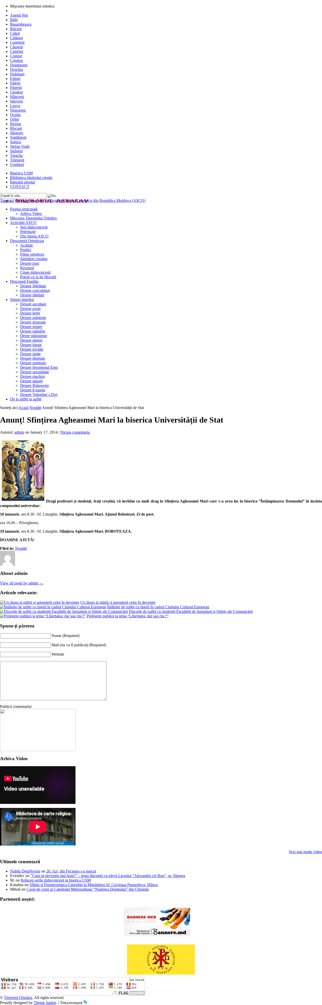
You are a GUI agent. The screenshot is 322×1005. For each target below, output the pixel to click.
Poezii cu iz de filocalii (38, 277)
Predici (25, 250)
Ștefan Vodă (19, 146)
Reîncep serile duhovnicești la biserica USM (56, 880)
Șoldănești (18, 137)
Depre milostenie (33, 336)
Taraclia (16, 155)
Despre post (29, 263)
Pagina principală (23, 209)
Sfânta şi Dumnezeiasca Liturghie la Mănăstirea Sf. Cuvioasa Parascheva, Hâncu (93, 885)
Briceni (16, 29)
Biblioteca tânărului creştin (31, 177)
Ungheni (17, 164)
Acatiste (26, 245)
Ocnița (15, 115)
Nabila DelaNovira (25, 871)
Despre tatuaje (31, 381)
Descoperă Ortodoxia (27, 241)
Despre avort (30, 308)
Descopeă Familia (24, 281)
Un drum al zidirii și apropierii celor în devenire (117, 602)
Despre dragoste (33, 322)
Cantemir (17, 42)
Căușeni (16, 47)
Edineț (15, 78)
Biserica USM (21, 173)
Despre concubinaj (35, 290)
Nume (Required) (65, 635)
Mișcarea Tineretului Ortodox (33, 218)
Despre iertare (31, 327)
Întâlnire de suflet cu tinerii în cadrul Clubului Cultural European (158, 607)
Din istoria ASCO (34, 236)
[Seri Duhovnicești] (37, 750)
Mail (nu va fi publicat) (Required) (79, 645)
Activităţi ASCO (23, 222)
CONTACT (19, 187)
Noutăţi (35, 407)
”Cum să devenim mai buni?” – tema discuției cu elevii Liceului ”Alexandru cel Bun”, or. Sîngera (107, 876)
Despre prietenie (33, 317)
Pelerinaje (28, 232)
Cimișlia (16, 51)
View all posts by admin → (21, 583)
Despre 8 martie (32, 390)
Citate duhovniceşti (35, 272)
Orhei (14, 119)
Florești (16, 87)
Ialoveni (16, 101)
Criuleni (16, 60)
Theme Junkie (45, 1002)
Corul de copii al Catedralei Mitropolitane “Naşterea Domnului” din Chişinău (87, 889)
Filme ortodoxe (32, 254)
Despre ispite (30, 354)
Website (58, 654)
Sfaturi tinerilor (22, 299)
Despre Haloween (34, 385)
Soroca (15, 142)
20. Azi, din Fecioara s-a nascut (71, 871)
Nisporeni (18, 110)
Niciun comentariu (75, 432)
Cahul (15, 33)
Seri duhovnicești (34, 227)
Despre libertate (32, 358)
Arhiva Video (31, 213)
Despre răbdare (32, 295)
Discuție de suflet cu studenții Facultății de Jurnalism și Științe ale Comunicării (191, 611)
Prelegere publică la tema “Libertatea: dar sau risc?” (128, 616)
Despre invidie (31, 349)
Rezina (15, 124)
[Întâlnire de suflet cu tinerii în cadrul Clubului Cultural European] (53, 607)
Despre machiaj (32, 376)
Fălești (15, 83)
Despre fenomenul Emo (39, 367)
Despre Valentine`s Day (39, 394)
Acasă (23, 407)
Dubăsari (17, 74)
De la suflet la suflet (26, 399)
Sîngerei (16, 133)
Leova (15, 106)
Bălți (14, 20)
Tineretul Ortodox (72, 200)
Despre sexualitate (34, 372)
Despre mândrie (32, 331)
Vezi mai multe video (305, 852)
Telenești (17, 160)
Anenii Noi (19, 15)
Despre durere (31, 340)
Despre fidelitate (33, 286)
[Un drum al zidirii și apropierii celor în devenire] (39, 602)
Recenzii (27, 268)
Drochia (16, 69)
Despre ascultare (33, 304)
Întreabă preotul (22, 182)
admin (19, 432)
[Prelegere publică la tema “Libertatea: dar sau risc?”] (43, 616)
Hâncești (17, 97)
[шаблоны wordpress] (85, 1002)
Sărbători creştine (34, 259)
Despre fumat (31, 345)
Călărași (16, 38)
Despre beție (30, 313)
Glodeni (16, 92)
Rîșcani (16, 128)
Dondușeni (18, 65)
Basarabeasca (20, 24)
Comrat (16, 56)
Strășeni (16, 151)
